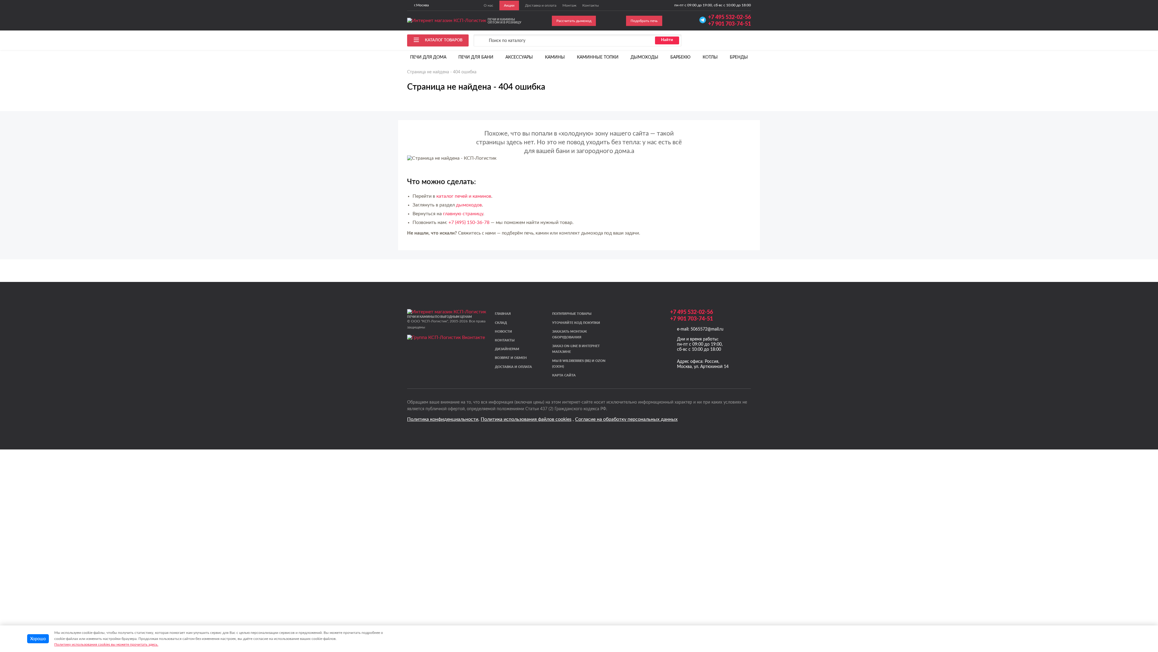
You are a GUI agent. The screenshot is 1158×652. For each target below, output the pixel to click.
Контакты (504, 340)
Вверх (1141, 609)
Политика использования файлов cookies (526, 419)
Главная (503, 313)
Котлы (710, 57)
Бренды (739, 57)
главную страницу (463, 213)
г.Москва (421, 5)
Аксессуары (519, 57)
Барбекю (680, 57)
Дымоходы (644, 57)
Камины (555, 57)
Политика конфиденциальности (442, 419)
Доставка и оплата (513, 367)
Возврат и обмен (511, 358)
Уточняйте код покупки (576, 322)
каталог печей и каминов (463, 196)
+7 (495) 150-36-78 (468, 222)
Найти (667, 40)
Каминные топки (598, 57)
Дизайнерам (507, 349)
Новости (503, 331)
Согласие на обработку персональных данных (626, 419)
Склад (501, 322)
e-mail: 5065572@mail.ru (700, 329)
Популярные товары (571, 313)
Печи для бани (475, 57)
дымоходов (469, 205)
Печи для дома (428, 57)
